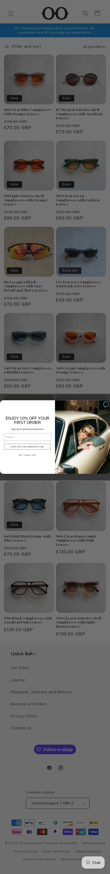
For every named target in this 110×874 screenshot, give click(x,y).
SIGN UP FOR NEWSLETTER (27, 447)
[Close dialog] (106, 404)
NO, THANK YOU (27, 455)
